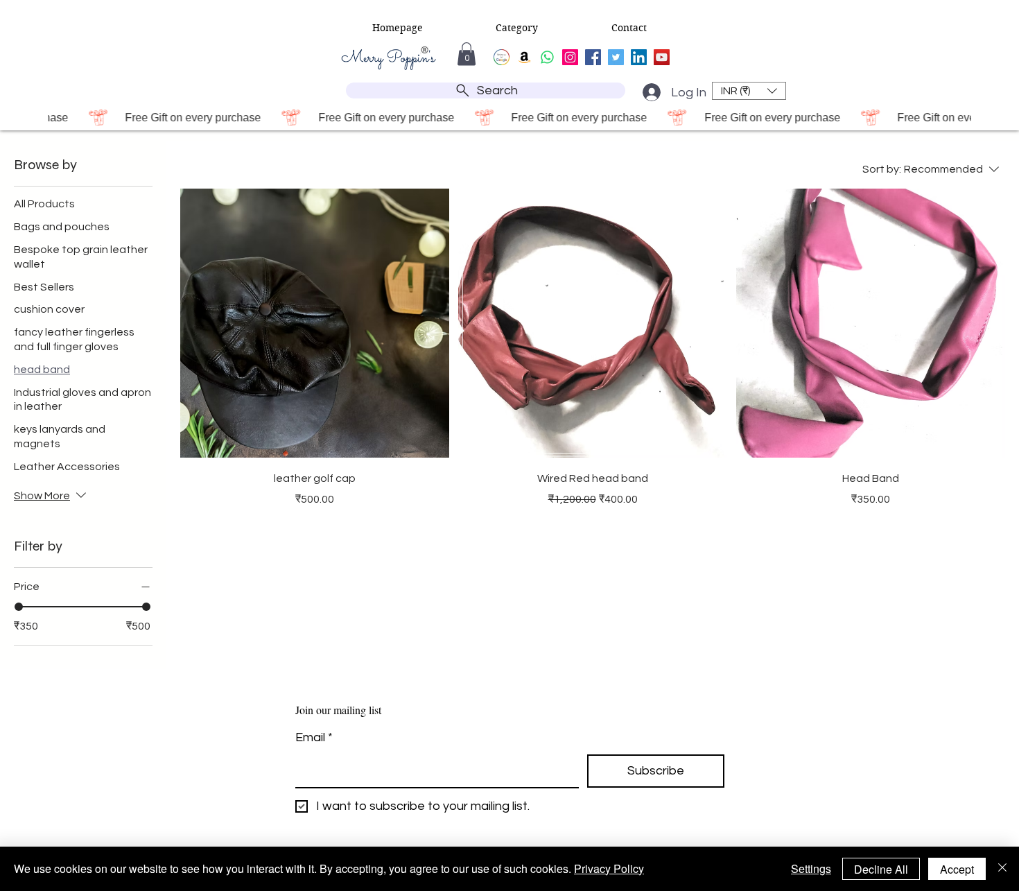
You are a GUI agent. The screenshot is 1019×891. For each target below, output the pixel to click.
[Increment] (410, 529)
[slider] (18, 606)
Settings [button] (811, 868)
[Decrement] (218, 529)
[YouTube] (662, 57)
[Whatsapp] (547, 57)
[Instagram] (570, 57)
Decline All (881, 869)
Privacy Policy (609, 868)
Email (314, 737)
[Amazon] (524, 57)
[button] (398, 27)
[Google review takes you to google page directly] (501, 57)
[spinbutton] (314, 529)
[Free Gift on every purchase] (509, 117)
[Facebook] (593, 57)
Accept (957, 869)
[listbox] (749, 91)
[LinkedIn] (639, 57)
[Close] (1002, 869)
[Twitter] (616, 57)
